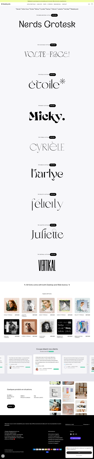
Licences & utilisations (54, 441)
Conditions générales (53, 436)
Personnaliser (79, 455)
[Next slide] (87, 364)
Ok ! (79, 452)
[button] (92, 4)
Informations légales (53, 434)
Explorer (10, 406)
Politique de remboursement (55, 439)
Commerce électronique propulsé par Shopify (14, 451)
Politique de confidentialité (55, 437)
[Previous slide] (6, 364)
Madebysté (10, 450)
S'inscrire (85, 424)
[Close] (92, 447)
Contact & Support (53, 443)
